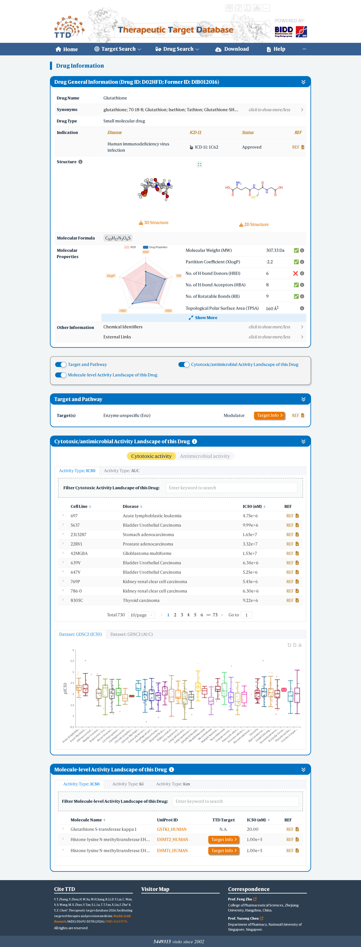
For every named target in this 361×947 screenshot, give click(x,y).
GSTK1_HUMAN (172, 829)
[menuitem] (67, 49)
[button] (204, 110)
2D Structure (256, 224)
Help (279, 49)
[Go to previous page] (161, 615)
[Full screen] (199, 164)
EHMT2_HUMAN (172, 839)
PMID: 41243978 (116, 921)
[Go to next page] (222, 615)
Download (236, 49)
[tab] (77, 470)
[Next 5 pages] (208, 615)
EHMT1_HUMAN (172, 850)
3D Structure (155, 222)
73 (215, 614)
